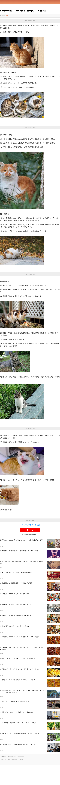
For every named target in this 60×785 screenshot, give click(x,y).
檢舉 (7, 16)
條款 (12, 759)
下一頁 (30, 530)
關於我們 (3, 759)
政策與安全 (7, 759)
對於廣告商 (20, 759)
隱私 (14, 759)
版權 (16, 759)
